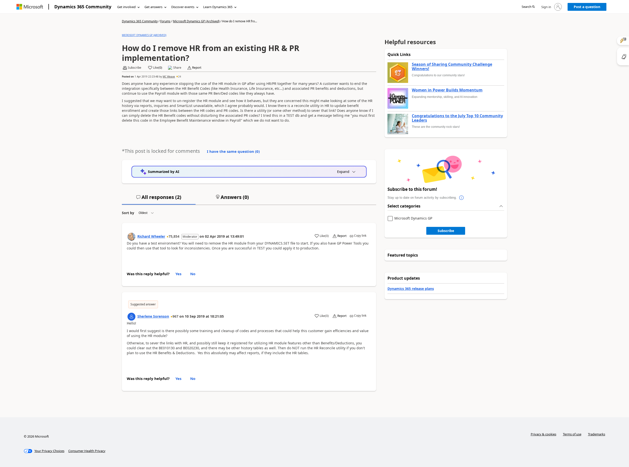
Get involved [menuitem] (126, 7)
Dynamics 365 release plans (410, 288)
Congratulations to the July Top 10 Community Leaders (457, 118)
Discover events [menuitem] (182, 7)
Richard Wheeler (151, 236)
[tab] (159, 199)
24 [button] (179, 76)
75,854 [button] (174, 236)
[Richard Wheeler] (131, 237)
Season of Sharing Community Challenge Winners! (452, 66)
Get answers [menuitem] (153, 7)
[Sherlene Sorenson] (131, 317)
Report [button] (196, 68)
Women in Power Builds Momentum (447, 90)
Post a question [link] (587, 6)
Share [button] (177, 68)
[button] (528, 6)
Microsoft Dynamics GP (413, 218)
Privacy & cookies (543, 434)
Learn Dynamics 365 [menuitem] (217, 7)
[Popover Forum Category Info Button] (462, 198)
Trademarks (596, 434)
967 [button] (175, 316)
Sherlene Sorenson (153, 316)
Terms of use (572, 434)
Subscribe (446, 230)
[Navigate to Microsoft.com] (29, 7)
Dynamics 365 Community (82, 7)
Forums (165, 21)
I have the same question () (233, 151)
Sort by (128, 212)
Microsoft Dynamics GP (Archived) (196, 21)
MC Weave (169, 76)
